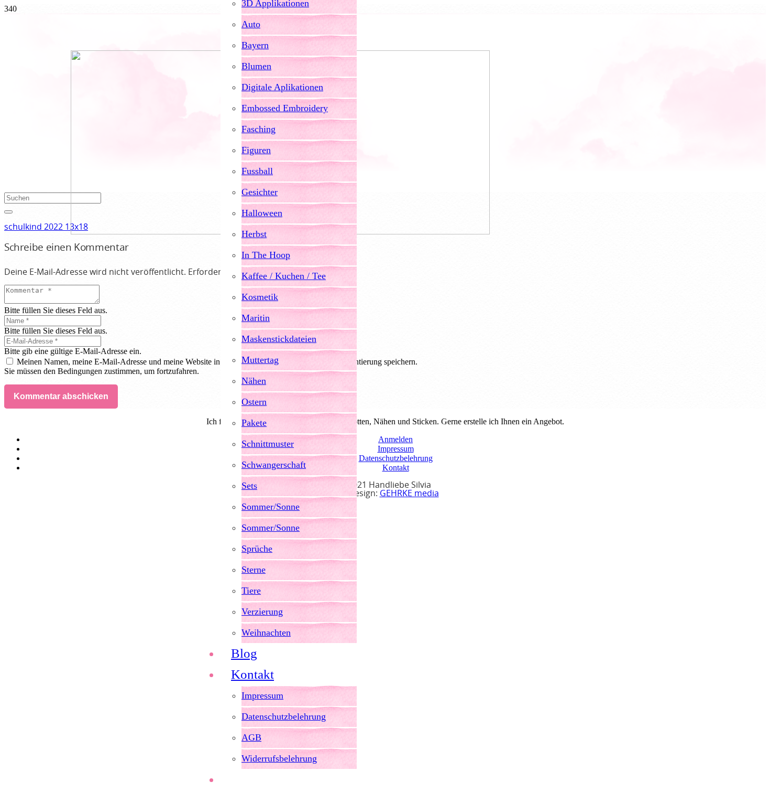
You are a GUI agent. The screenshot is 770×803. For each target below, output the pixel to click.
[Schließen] (8, 211)
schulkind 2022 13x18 (46, 227)
